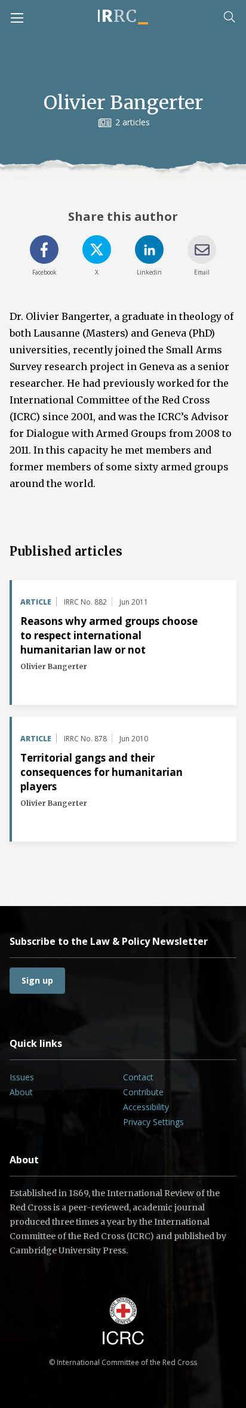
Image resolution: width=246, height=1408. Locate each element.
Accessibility (146, 1107)
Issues (22, 1077)
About (21, 1092)
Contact (138, 1077)
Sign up (37, 980)
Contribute (143, 1092)
